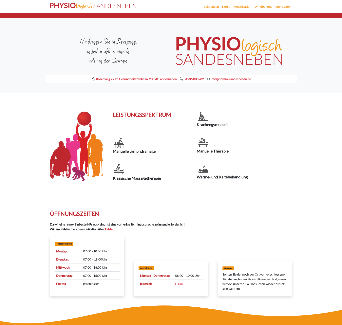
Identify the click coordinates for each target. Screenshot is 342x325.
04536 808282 (194, 79)
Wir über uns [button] (263, 6)
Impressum (283, 6)
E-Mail (109, 229)
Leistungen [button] (211, 6)
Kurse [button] (226, 6)
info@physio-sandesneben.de (231, 79)
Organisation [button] (242, 6)
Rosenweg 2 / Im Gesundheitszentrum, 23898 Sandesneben (136, 79)
